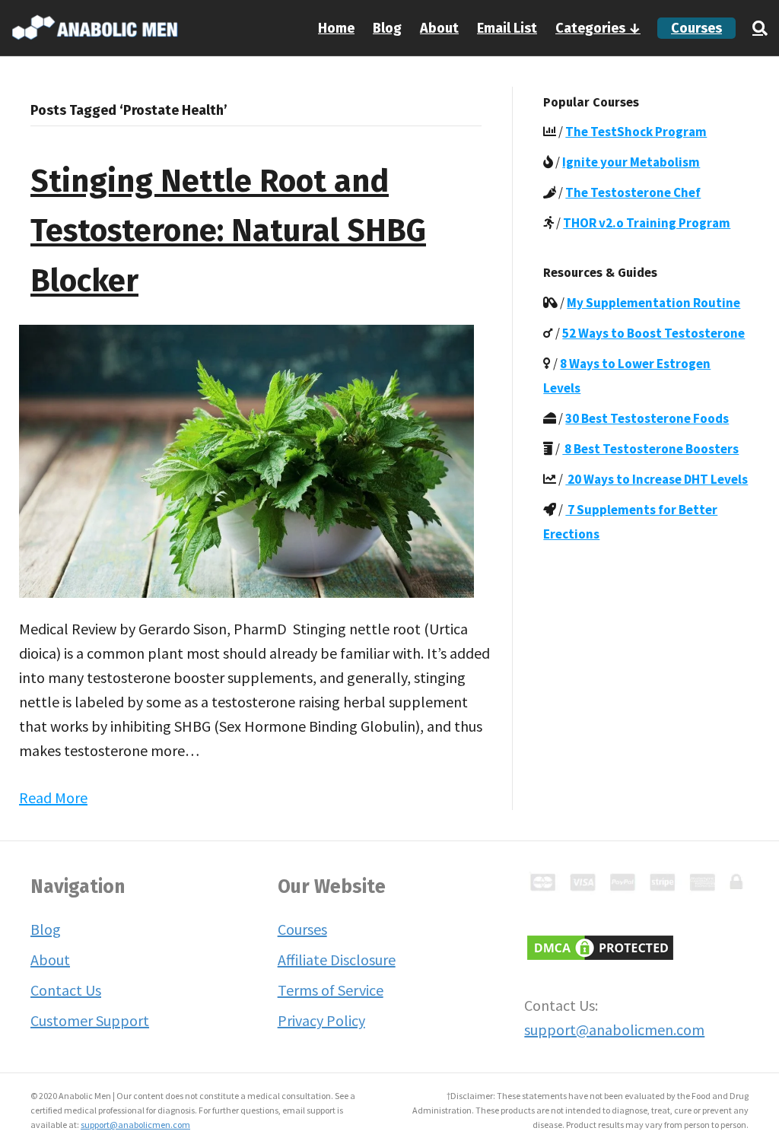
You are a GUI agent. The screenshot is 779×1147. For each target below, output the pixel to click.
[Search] (755, 28)
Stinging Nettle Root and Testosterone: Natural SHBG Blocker (228, 231)
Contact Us (65, 989)
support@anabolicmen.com (614, 1029)
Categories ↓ (598, 28)
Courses (696, 28)
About (439, 28)
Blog (387, 28)
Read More (53, 797)
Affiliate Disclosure (337, 959)
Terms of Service (330, 989)
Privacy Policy (321, 1020)
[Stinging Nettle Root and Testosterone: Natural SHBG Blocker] (246, 459)
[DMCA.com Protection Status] (600, 945)
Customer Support (89, 1020)
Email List (507, 28)
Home (336, 28)
